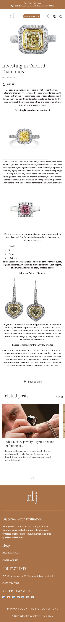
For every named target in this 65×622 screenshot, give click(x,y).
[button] (49, 16)
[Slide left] (26, 478)
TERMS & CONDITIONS (44, 608)
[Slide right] (39, 478)
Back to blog (35, 381)
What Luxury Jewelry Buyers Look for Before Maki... (29, 444)
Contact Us (10, 560)
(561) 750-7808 (34, 3)
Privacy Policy (17, 608)
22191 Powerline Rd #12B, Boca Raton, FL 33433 (34, 6)
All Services (11, 552)
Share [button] (10, 84)
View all (59, 396)
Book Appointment (31, 16)
